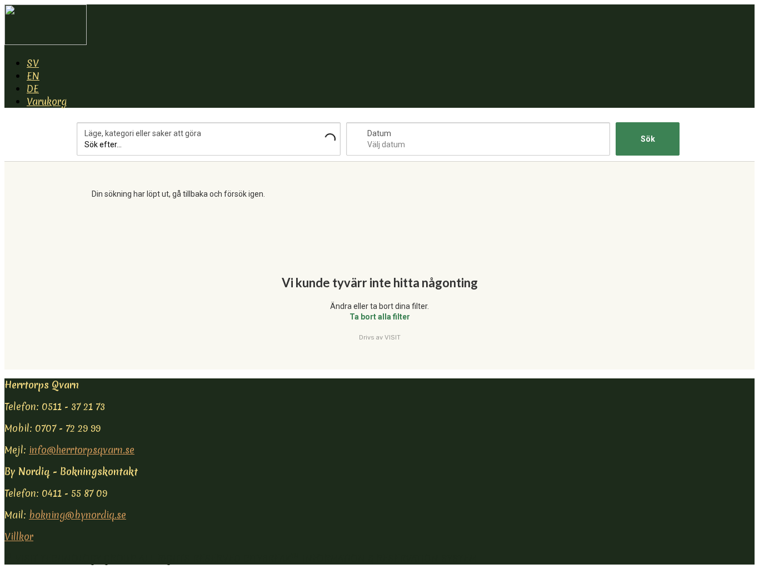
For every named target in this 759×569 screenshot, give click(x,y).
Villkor (18, 536)
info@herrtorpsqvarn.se (81, 449)
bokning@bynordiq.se (77, 514)
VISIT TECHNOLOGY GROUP (75, 558)
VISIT (393, 337)
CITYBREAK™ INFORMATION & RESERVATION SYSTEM (360, 558)
